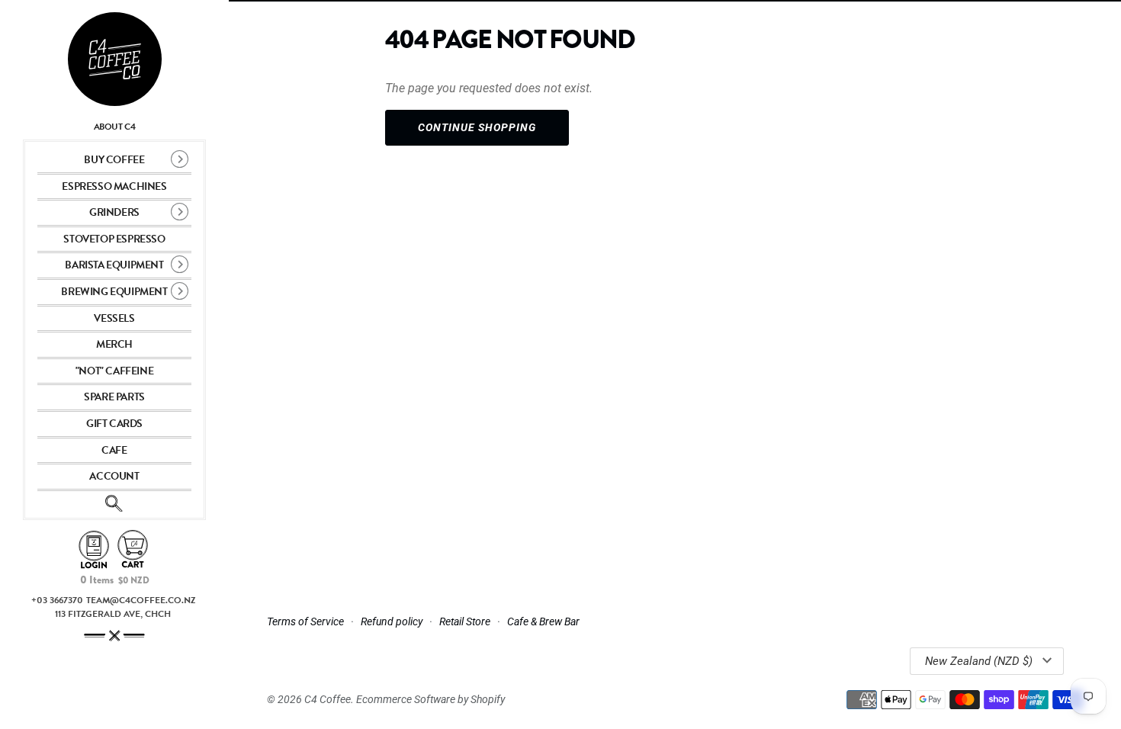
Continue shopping (477, 127)
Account (114, 476)
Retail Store (464, 621)
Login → (94, 550)
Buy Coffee (114, 160)
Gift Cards (114, 424)
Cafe (114, 450)
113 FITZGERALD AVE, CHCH (113, 614)
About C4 (115, 126)
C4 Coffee (327, 699)
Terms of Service (305, 621)
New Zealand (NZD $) (979, 661)
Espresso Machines (114, 186)
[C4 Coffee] (114, 59)
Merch (114, 344)
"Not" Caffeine (114, 371)
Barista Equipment (114, 265)
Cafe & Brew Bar (543, 621)
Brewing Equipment (114, 292)
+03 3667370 (57, 600)
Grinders (114, 212)
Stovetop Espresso (114, 239)
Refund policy (391, 621)
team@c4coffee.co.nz (140, 600)
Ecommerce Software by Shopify (430, 699)
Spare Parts (114, 397)
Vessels (114, 318)
